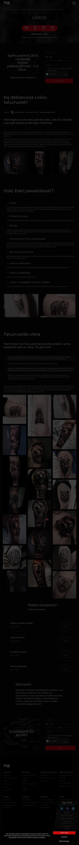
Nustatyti (64, 837)
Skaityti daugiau (64, 841)
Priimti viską (64, 832)
